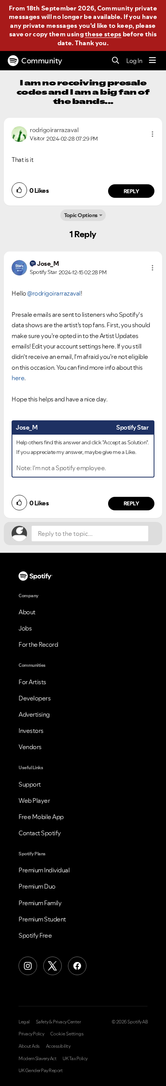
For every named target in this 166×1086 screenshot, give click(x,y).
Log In (134, 60)
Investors (31, 730)
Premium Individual (44, 870)
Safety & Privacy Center (58, 1022)
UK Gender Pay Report (41, 1070)
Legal (24, 1022)
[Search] (116, 60)
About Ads (29, 1046)
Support (30, 784)
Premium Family (40, 903)
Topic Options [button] (81, 215)
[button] (152, 134)
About (27, 612)
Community (41, 60)
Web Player (34, 800)
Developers (35, 698)
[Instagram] (28, 966)
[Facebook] (77, 966)
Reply (131, 191)
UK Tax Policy (75, 1058)
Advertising (34, 714)
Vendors (30, 747)
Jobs (25, 628)
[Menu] (152, 60)
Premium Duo (37, 886)
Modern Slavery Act (37, 1058)
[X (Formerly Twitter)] (52, 966)
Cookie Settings (67, 1034)
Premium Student (42, 919)
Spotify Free (35, 935)
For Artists (32, 682)
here (18, 378)
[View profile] (19, 133)
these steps (103, 34)
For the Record (38, 644)
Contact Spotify (40, 833)
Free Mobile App (41, 816)
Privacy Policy (31, 1034)
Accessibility (58, 1046)
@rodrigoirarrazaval (54, 293)
